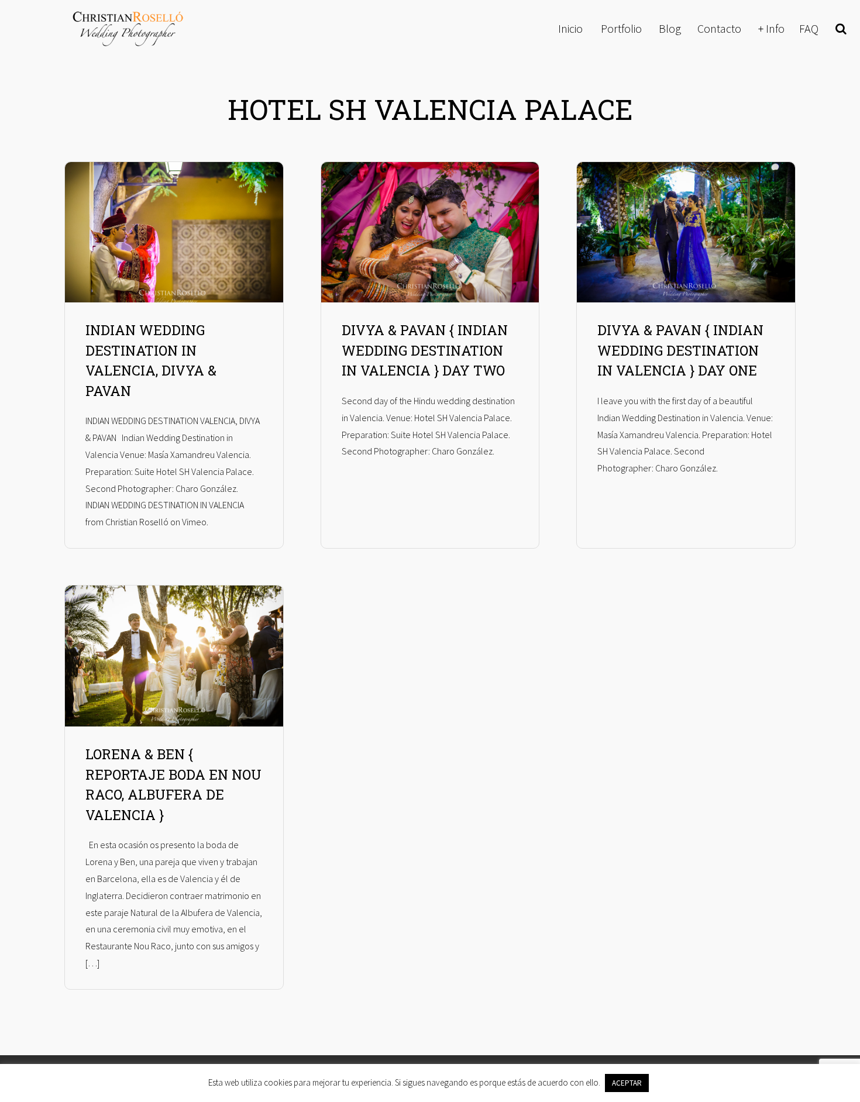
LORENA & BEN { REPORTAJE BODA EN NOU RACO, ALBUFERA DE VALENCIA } (173, 784)
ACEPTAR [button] (627, 1083)
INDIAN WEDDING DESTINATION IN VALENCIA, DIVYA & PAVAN (150, 360)
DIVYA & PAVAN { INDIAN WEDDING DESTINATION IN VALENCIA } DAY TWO (425, 350)
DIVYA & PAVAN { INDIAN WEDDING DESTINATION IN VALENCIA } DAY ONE (680, 350)
